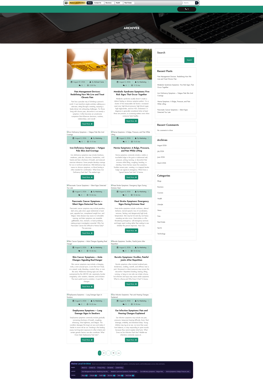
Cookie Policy (119, 367)
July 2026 (160, 151)
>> (119, 353)
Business (108, 3)
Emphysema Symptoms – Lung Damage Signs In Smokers (87, 312)
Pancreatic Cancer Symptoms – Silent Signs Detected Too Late (87, 203)
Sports (159, 228)
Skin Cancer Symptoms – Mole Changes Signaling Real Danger (87, 259)
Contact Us (97, 3)
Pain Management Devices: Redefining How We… (95, 371)
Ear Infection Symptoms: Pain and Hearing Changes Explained (131, 312)
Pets (158, 216)
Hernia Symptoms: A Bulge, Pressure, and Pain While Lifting (131, 149)
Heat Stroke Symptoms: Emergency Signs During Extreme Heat (131, 203)
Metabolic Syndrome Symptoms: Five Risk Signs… (124, 371)
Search (161, 52)
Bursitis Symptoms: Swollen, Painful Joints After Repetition (131, 259)
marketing (143, 82)
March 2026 (161, 163)
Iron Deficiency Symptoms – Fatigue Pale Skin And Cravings (87, 149)
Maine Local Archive (77, 3)
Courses (160, 193)
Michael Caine (99, 82)
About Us (84, 367)
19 (113, 353)
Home (90, 3)
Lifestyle (160, 204)
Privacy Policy (101, 367)
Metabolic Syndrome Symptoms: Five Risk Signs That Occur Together (131, 93)
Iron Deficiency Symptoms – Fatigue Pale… (152, 371)
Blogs (159, 181)
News (159, 210)
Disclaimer (110, 367)
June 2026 (161, 157)
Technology (161, 234)
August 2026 (162, 145)
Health (118, 3)
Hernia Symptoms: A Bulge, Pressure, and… (178, 371)
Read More (86, 124)
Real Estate (128, 3)
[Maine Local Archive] (66, 3)
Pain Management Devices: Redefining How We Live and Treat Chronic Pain (87, 94)
